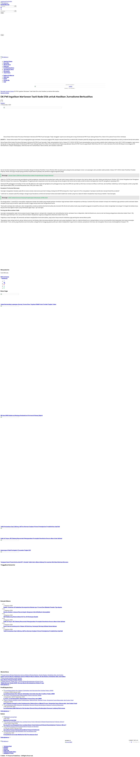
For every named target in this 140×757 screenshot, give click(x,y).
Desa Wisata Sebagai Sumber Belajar (11, 679)
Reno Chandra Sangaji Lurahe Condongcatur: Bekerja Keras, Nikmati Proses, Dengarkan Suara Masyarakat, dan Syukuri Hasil (40, 703)
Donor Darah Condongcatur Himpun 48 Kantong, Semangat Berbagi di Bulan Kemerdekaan (30, 626)
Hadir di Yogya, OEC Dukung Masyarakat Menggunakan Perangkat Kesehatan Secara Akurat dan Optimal (31, 538)
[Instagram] (135, 742)
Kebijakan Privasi (8, 753)
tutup (2, 12)
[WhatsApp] (137, 742)
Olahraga (6, 77)
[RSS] (138, 742)
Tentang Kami (8, 746)
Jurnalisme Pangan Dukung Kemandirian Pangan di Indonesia (21, 729)
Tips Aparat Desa (9, 69)
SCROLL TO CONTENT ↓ (70, 88)
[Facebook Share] (4, 281)
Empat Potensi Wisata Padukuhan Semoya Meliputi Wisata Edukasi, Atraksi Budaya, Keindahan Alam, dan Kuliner (33, 676)
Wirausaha (7, 71)
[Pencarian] (1, 9)
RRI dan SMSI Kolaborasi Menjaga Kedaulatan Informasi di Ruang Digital (22, 415)
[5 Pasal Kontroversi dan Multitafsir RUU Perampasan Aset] (20, 731)
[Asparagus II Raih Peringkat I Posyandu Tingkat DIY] (10, 540)
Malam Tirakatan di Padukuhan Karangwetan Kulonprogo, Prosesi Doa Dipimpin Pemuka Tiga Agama (33, 607)
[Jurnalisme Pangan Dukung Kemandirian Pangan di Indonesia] (21, 726)
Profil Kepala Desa (9, 68)
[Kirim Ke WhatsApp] (4, 288)
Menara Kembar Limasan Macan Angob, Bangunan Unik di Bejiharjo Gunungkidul (27, 612)
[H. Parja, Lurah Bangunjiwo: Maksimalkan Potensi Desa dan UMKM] (22, 695)
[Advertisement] (44, 24)
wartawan (6, 277)
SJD (5, 82)
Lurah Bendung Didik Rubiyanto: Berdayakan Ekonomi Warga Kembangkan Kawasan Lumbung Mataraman (34, 708)
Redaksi (3, 4)
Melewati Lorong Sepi (10, 720)
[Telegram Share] (4, 286)
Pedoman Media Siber (10, 751)
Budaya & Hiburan (9, 75)
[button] (15, 6)
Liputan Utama (8, 61)
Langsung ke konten (6, 1)
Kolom (5, 78)
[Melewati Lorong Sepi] (10, 717)
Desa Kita (6, 63)
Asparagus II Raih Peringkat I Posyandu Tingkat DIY (16, 550)
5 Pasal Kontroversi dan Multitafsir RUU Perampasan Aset (21, 734)
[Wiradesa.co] (4, 3)
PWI (2, 277)
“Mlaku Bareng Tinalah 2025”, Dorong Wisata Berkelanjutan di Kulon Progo (22, 683)
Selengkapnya (5, 684)
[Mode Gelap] (1, 8)
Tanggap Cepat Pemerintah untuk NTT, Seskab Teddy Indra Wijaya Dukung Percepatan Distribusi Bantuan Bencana (34, 562)
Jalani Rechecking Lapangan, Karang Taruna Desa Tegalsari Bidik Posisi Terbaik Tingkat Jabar (28, 304)
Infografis (6, 80)
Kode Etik (6, 750)
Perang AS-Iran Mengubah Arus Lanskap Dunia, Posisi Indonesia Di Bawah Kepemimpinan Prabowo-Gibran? (35, 725)
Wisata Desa (7, 64)
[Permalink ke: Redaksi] (2, 101)
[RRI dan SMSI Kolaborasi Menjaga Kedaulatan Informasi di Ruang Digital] (10, 306)
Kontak (7, 4)
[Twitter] (131, 742)
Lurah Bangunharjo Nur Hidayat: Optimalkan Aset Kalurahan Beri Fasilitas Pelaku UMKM (29, 694)
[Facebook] (129, 742)
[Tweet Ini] (4, 283)
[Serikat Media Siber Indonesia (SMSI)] (68, 742)
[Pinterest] (133, 742)
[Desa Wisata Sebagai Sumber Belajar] (11, 678)
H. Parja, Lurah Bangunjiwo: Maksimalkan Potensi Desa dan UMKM (23, 698)
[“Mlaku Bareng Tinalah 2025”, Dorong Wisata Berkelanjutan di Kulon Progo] (22, 681)
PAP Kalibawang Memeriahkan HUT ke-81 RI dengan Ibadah (21, 616)
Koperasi (6, 66)
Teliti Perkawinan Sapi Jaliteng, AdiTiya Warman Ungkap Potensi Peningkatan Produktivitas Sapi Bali (30, 526)
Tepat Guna (7, 72)
